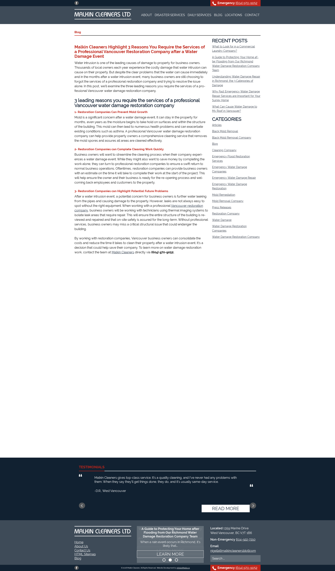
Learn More (170, 554)
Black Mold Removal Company (231, 137)
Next (253, 506)
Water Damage (221, 220)
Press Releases (221, 207)
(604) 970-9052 (246, 3)
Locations (233, 15)
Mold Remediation (223, 194)
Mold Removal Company (227, 201)
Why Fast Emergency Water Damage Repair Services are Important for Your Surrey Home (236, 96)
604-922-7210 (246, 539)
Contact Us (82, 550)
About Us (81, 546)
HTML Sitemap (85, 554)
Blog (218, 15)
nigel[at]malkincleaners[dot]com (233, 551)
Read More (225, 508)
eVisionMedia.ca (183, 568)
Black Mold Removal (225, 131)
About (146, 15)
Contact (252, 15)
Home (78, 542)
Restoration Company (226, 213)
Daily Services (199, 15)
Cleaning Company (224, 150)
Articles (217, 125)
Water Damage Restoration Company (236, 236)
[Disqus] (141, 307)
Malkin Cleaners (123, 252)
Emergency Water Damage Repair (234, 177)
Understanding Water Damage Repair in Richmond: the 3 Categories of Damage (236, 81)
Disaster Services (170, 15)
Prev (82, 506)
